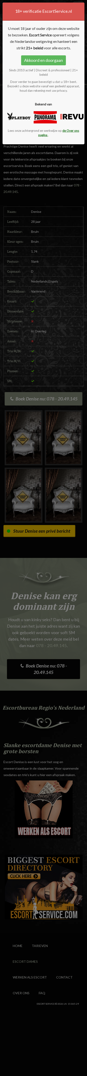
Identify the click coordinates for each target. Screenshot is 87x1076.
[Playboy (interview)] (17, 116)
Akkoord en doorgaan (43, 60)
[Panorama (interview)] (43, 117)
